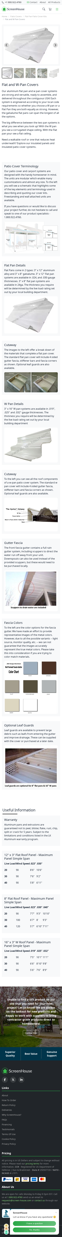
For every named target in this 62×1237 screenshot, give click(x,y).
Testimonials (8, 1129)
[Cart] (50, 9)
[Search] (43, 9)
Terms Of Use (8, 1134)
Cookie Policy (8, 1139)
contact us (39, 1200)
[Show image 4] (42, 73)
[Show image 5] (54, 73)
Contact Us (31, 1033)
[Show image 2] (19, 73)
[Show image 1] (7, 73)
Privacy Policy (9, 1143)
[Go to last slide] (6, 45)
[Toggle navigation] (57, 9)
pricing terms (32, 1163)
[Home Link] (13, 9)
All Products (54, 2)
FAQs (4, 1119)
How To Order (9, 1100)
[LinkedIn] (21, 1080)
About (43, 2)
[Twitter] (13, 1080)
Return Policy (8, 1105)
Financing (7, 1124)
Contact (33, 2)
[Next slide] (55, 45)
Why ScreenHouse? (11, 1114)
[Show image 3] (30, 73)
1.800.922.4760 (14, 1197)
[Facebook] (5, 1080)
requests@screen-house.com (16, 1200)
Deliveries (7, 1109)
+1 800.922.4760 (13, 2)
